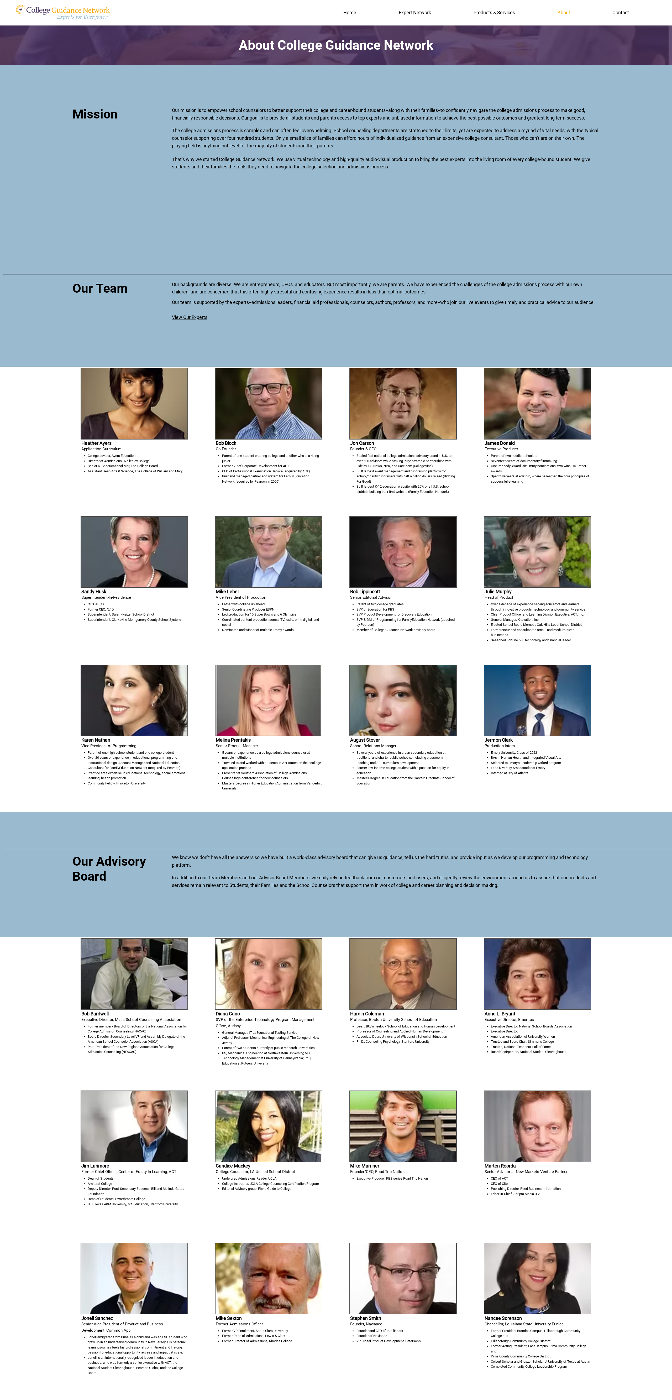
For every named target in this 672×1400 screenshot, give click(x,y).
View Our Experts (189, 317)
